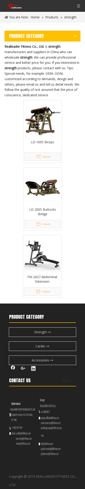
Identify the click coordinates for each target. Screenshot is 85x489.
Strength (41, 332)
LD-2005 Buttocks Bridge (42, 211)
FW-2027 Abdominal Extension (42, 279)
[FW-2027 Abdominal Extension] (42, 254)
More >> (67, 380)
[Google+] (23, 369)
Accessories (41, 360)
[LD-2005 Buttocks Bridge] (42, 186)
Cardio (41, 346)
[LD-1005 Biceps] (42, 119)
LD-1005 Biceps (42, 142)
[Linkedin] (33, 369)
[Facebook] (13, 369)
